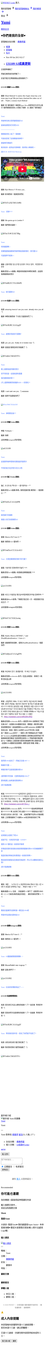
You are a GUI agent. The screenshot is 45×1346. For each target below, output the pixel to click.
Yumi (5, 22)
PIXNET (11, 1305)
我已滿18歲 (6, 1341)
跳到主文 (5, 29)
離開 (14, 1341)
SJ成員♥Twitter (22, 1145)
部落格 (9, 50)
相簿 (8, 47)
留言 (21, 1135)
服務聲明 (27, 1308)
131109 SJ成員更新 (18, 63)
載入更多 (5, 1154)
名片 (8, 53)
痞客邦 (15, 1135)
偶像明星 (22, 42)
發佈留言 (5, 1170)
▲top (3, 1149)
